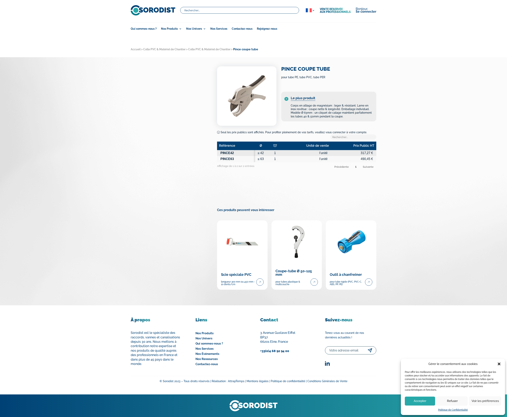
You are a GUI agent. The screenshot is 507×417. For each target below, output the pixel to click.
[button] (499, 364)
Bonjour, (366, 10)
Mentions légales (258, 381)
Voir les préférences (485, 401)
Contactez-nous (242, 28)
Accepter (420, 401)
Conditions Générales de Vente (327, 381)
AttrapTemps (236, 381)
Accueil (136, 49)
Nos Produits (204, 333)
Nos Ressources (206, 359)
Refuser (452, 401)
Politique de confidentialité (288, 381)
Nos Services (218, 28)
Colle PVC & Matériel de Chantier (164, 49)
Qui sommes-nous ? (144, 28)
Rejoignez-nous (267, 28)
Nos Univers (194, 28)
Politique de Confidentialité (453, 409)
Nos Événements (207, 354)
